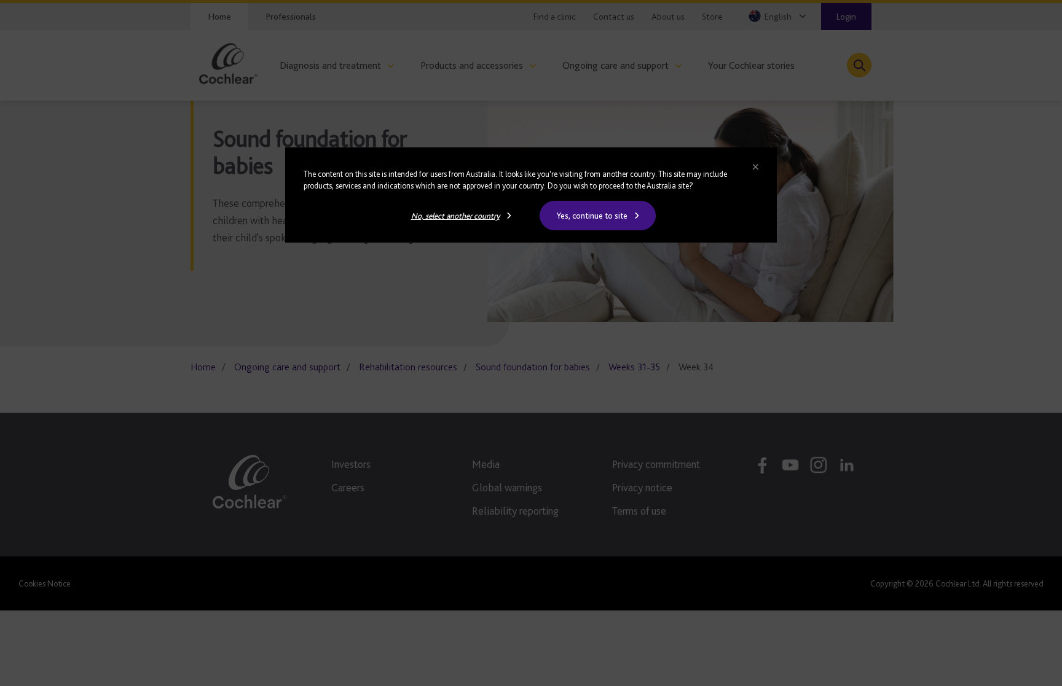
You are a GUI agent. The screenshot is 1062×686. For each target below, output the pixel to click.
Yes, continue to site (592, 215)
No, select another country (455, 215)
